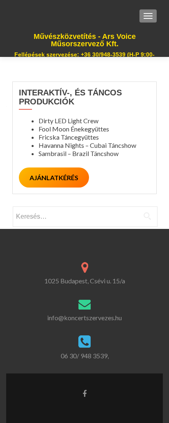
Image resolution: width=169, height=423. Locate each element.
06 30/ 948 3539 (84, 356)
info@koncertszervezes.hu (84, 317)
